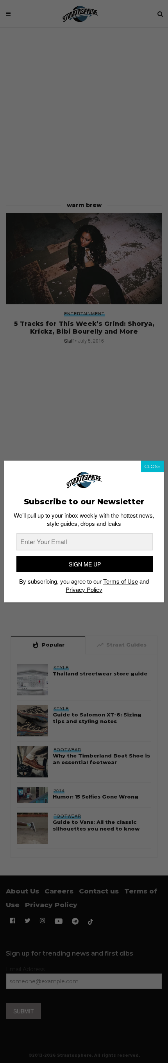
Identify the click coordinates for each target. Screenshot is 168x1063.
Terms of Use (120, 581)
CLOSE (152, 466)
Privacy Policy (84, 589)
